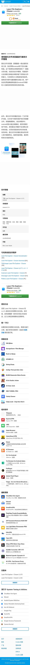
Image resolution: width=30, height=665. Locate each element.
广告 (2, 645)
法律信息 (18, 648)
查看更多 (15, 582)
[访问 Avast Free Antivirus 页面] (15, 19)
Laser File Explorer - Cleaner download (13, 260)
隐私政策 (18, 645)
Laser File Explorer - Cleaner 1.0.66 (11, 578)
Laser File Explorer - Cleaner (15, 287)
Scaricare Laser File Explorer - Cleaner (12, 273)
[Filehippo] (6, 1)
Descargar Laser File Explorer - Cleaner (13, 275)
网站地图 (4, 648)
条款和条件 (19, 639)
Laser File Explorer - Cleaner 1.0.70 (11, 574)
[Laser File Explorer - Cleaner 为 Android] (3, 12)
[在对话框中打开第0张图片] (14, 150)
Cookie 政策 (19, 642)
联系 (2, 642)
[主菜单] (28, 1)
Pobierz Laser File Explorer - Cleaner (12, 278)
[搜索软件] (25, 1)
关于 (2, 639)
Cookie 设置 (19, 655)
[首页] (2, 6)
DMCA (18, 651)
